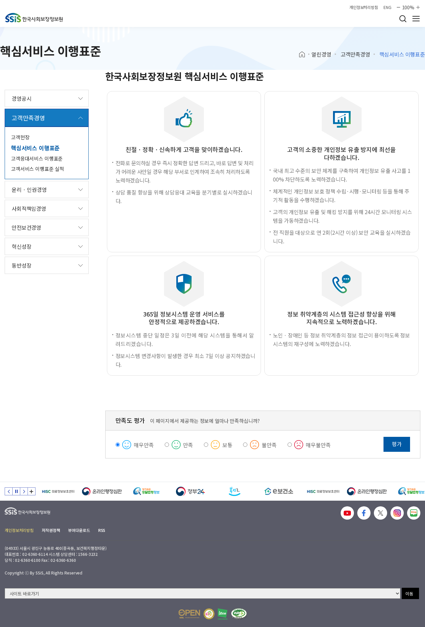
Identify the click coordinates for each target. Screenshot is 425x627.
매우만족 (143, 445)
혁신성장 (21, 246)
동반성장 (21, 265)
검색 (402, 18)
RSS (102, 530)
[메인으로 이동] (34, 17)
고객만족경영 (355, 54)
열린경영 (321, 54)
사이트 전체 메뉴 (416, 18)
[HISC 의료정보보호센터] (58, 491)
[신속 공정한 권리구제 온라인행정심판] (102, 491)
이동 (409, 593)
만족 (188, 445)
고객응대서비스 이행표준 (37, 158)
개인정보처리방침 (363, 7)
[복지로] (234, 491)
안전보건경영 (26, 227)
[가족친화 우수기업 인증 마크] (209, 613)
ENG (387, 7)
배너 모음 (32, 491)
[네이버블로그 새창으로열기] (413, 513)
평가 (397, 444)
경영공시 (21, 98)
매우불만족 (318, 445)
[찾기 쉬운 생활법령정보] (146, 491)
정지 (16, 491)
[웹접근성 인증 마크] (239, 613)
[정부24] (190, 491)
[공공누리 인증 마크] (189, 613)
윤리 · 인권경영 (29, 189)
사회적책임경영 (29, 208)
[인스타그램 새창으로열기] (397, 513)
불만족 (269, 445)
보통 (227, 445)
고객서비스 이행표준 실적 (37, 168)
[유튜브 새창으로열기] (347, 513)
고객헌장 (20, 137)
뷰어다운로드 (79, 530)
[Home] (304, 55)
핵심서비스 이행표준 (35, 148)
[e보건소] (279, 491)
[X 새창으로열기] (380, 513)
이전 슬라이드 (9, 491)
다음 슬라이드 (24, 491)
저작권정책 (51, 530)
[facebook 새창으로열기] (364, 513)
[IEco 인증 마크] (222, 614)
